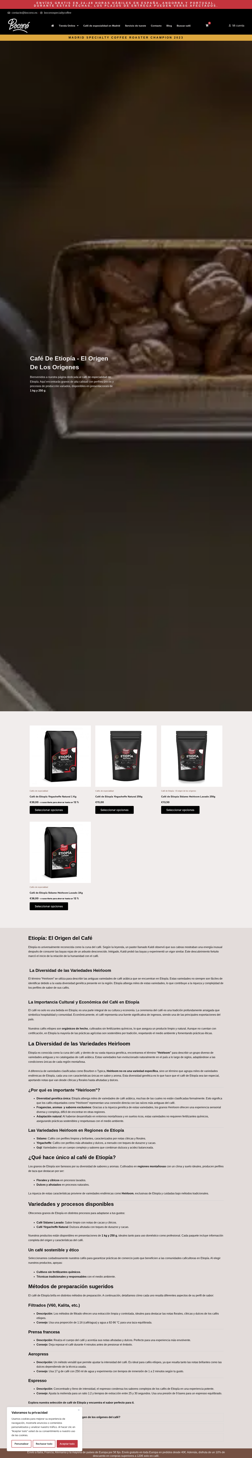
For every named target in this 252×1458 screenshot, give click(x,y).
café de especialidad (94, 377)
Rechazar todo (44, 1443)
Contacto (156, 25)
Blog (169, 25)
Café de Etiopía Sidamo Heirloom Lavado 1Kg (56, 892)
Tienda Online (67, 25)
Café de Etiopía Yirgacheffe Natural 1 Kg (53, 796)
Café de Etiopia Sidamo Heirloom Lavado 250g (188, 796)
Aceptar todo (67, 1443)
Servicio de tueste (135, 25)
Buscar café (184, 25)
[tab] (126, 1417)
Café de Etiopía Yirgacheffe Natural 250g (118, 796)
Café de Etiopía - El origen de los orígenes (178, 791)
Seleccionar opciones (49, 810)
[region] (44, 1429)
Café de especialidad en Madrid (101, 25)
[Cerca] (79, 1410)
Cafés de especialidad (39, 791)
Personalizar (21, 1443)
